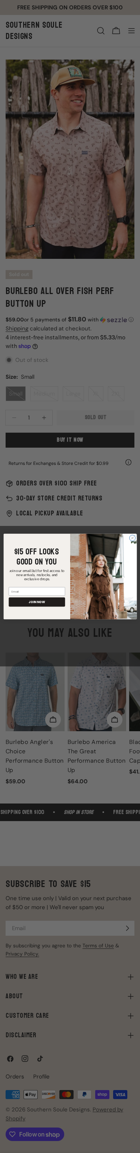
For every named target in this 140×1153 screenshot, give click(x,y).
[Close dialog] (132, 538)
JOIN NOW (37, 602)
